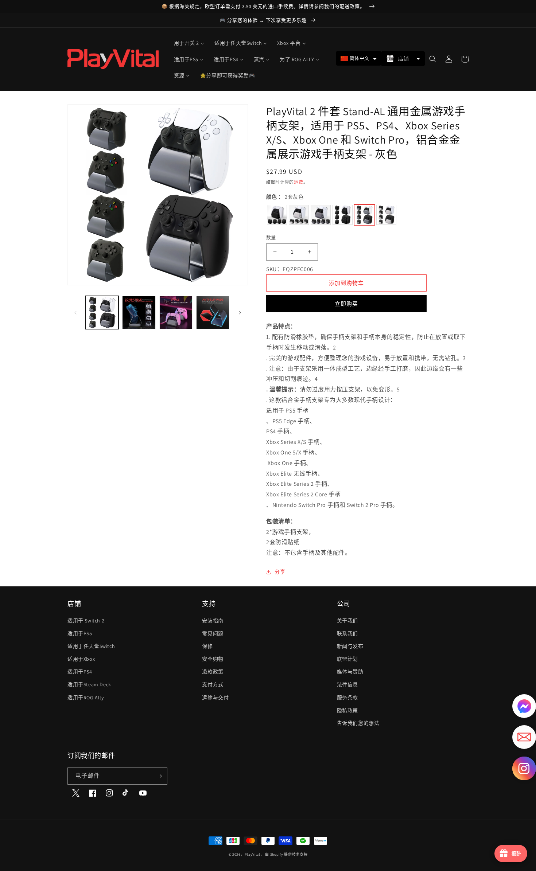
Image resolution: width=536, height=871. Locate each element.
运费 (298, 182)
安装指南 (212, 620)
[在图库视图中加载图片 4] (212, 312)
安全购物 (212, 659)
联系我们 (347, 633)
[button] (358, 58)
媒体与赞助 (350, 671)
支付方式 (212, 684)
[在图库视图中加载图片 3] (176, 312)
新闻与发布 (350, 646)
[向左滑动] (75, 313)
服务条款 (347, 697)
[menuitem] (189, 43)
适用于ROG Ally (85, 697)
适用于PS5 (79, 633)
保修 (207, 646)
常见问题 (212, 633)
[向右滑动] (240, 313)
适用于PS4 (79, 671)
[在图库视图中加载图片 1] (102, 312)
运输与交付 (215, 697)
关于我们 (347, 620)
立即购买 (346, 303)
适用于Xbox (81, 659)
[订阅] (159, 776)
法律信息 (347, 684)
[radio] (277, 215)
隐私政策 (347, 710)
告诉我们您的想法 (358, 723)
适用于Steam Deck (89, 684)
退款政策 (212, 671)
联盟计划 (347, 659)
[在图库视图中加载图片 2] (138, 312)
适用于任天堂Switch (91, 646)
